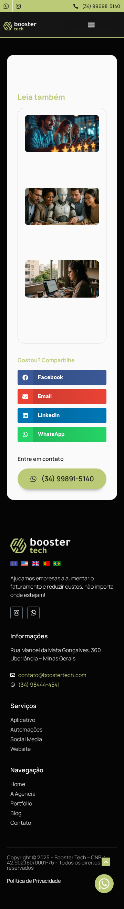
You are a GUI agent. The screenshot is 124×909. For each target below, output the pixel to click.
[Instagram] (18, 6)
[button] (91, 24)
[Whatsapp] (33, 613)
